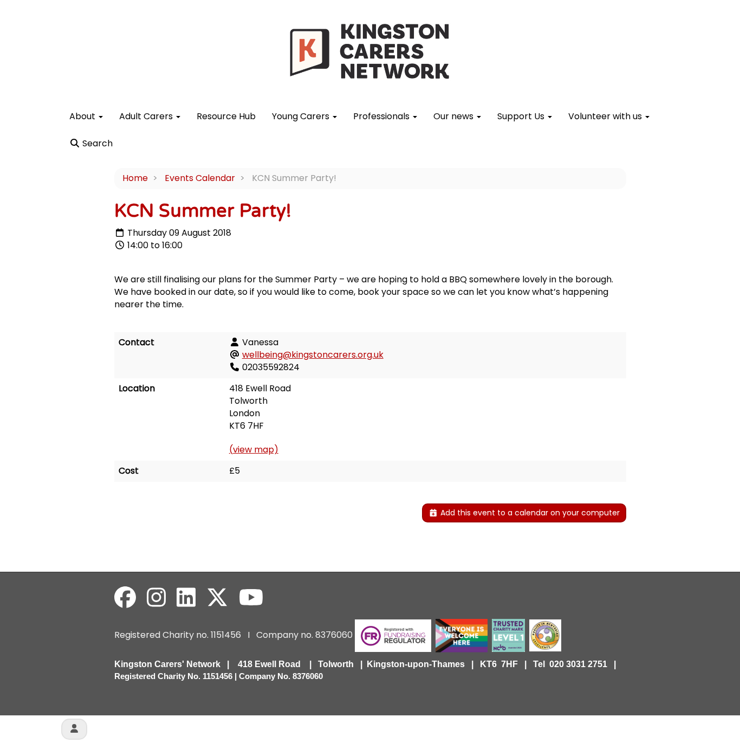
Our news (454, 116)
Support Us (522, 116)
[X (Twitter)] (217, 598)
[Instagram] (156, 598)
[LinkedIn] (186, 598)
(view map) (253, 449)
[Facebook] (125, 598)
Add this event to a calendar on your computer (529, 512)
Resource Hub (226, 116)
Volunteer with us (606, 116)
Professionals (382, 116)
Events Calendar (200, 178)
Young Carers (302, 116)
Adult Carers (147, 116)
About (83, 116)
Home (135, 178)
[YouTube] (251, 598)
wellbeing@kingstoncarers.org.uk (313, 354)
